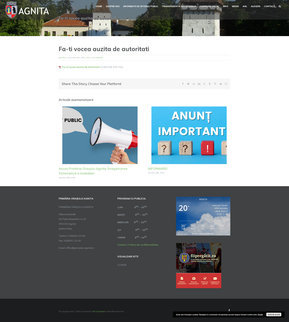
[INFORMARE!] (189, 134)
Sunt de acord (274, 314)
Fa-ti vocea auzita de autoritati (81, 66)
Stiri (88, 57)
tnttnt (63, 57)
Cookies (121, 244)
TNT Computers (99, 311)
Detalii (260, 314)
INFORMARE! (157, 169)
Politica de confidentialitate (143, 244)
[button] (280, 6)
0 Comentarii (97, 57)
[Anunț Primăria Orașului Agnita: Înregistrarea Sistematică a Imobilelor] (100, 134)
